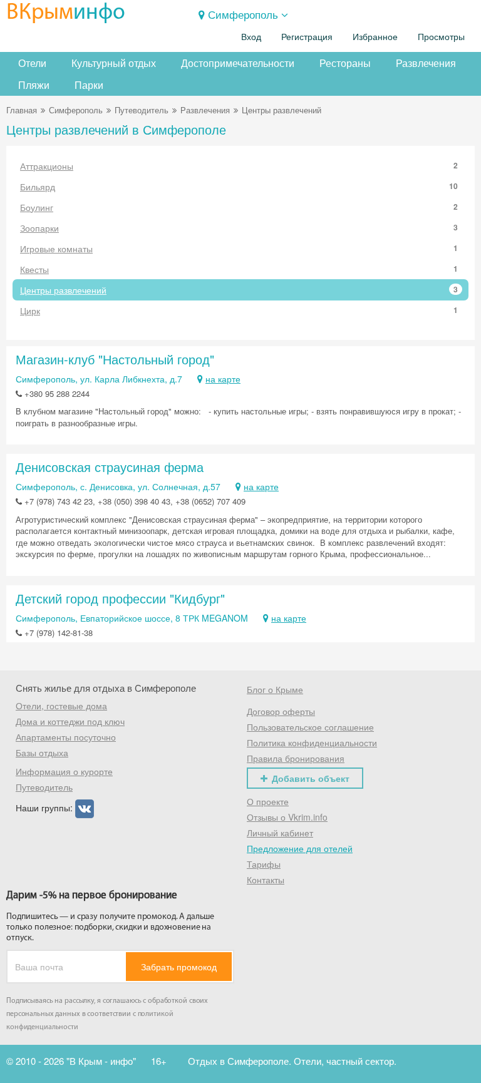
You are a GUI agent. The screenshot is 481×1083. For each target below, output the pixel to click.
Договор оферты (281, 711)
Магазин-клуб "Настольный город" (115, 359)
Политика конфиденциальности (312, 742)
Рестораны (345, 63)
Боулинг (239, 207)
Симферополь (243, 14)
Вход (251, 37)
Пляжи (33, 85)
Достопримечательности (237, 63)
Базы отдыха (42, 752)
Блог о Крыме (275, 689)
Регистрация (307, 37)
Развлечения (426, 63)
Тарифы (264, 864)
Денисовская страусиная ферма (110, 467)
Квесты (239, 269)
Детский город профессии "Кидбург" (120, 598)
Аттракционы (239, 166)
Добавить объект (310, 778)
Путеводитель (141, 110)
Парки (89, 85)
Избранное (375, 37)
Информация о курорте (64, 771)
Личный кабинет (280, 832)
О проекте (268, 801)
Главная (21, 110)
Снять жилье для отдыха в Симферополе (106, 687)
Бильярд (239, 186)
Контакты (265, 879)
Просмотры (441, 37)
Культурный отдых (113, 63)
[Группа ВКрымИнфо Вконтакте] (84, 807)
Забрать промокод (179, 966)
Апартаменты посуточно (66, 737)
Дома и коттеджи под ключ (70, 721)
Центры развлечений (239, 290)
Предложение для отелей (300, 848)
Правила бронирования (295, 758)
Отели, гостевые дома (61, 705)
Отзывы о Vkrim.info (287, 817)
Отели (32, 63)
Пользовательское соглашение (310, 727)
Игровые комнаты (239, 248)
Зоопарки (239, 228)
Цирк (239, 310)
